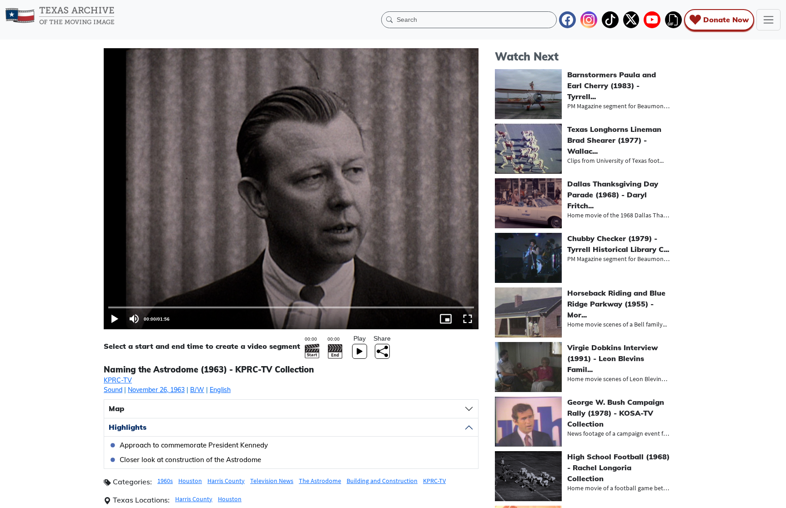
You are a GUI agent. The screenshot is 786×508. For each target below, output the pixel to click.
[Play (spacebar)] (115, 318)
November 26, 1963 (156, 390)
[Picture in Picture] (446, 318)
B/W (197, 390)
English (220, 390)
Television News (271, 481)
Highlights (127, 427)
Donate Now (726, 19)
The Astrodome (320, 481)
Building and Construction (382, 481)
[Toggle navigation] (768, 19)
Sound (113, 390)
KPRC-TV (118, 380)
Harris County (226, 481)
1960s (165, 481)
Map (116, 408)
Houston (190, 481)
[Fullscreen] (468, 318)
